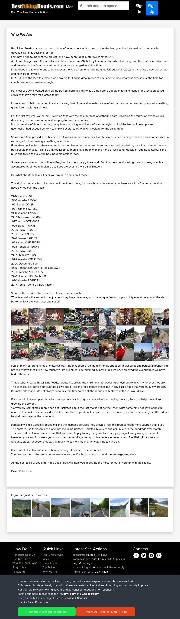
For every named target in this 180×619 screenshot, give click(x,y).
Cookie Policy (90, 594)
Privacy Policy (67, 594)
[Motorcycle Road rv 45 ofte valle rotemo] (21, 507)
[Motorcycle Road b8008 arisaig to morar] (60, 507)
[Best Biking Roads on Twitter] (143, 554)
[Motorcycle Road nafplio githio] (139, 507)
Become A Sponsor (75, 598)
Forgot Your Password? (19, 569)
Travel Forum (50, 563)
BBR (98, 555)
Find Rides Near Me (23, 555)
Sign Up (152, 8)
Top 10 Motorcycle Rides (53, 557)
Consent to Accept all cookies (46, 612)
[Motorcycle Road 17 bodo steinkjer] (80, 507)
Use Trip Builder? (22, 559)
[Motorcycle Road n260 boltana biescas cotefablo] (119, 507)
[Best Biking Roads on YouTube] (151, 554)
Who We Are (50, 571)
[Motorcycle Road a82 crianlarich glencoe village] (41, 507)
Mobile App (111, 559)
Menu (71, 6)
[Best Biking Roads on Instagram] (158, 554)
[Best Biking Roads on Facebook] (136, 554)
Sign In (139, 8)
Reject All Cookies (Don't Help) (106, 612)
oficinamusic (80, 555)
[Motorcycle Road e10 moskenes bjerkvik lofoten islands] (158, 507)
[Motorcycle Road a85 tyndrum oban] (100, 507)
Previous (6, 507)
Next (173, 507)
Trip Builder (49, 567)
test (120, 559)
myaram (77, 559)
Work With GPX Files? (24, 563)
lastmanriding (81, 567)
